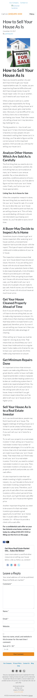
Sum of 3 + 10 (9, 646)
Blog (32, 663)
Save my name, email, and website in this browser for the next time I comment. (17, 639)
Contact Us (24, 3)
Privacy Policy (17, 663)
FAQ (18, 666)
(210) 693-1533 (15, 14)
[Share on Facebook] (4, 542)
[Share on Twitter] (7, 542)
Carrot (31, 695)
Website (6, 626)
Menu (32, 14)
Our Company (14, 3)
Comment (7, 584)
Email (5, 619)
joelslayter (9, 33)
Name (6, 611)
